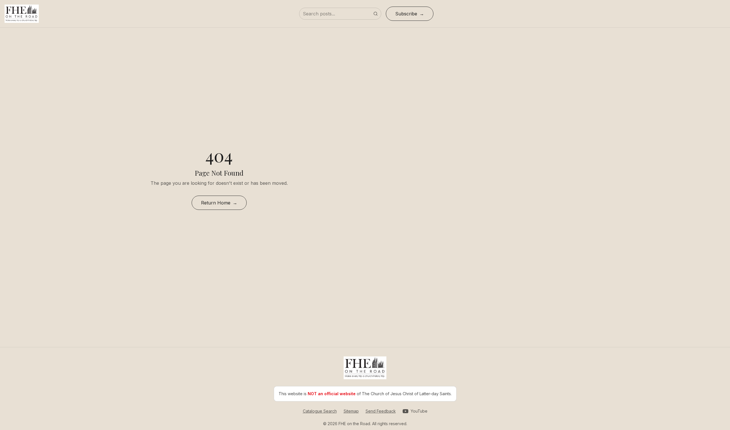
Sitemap (351, 411)
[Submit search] (375, 14)
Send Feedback (381, 411)
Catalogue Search (320, 411)
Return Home (215, 203)
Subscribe (406, 14)
